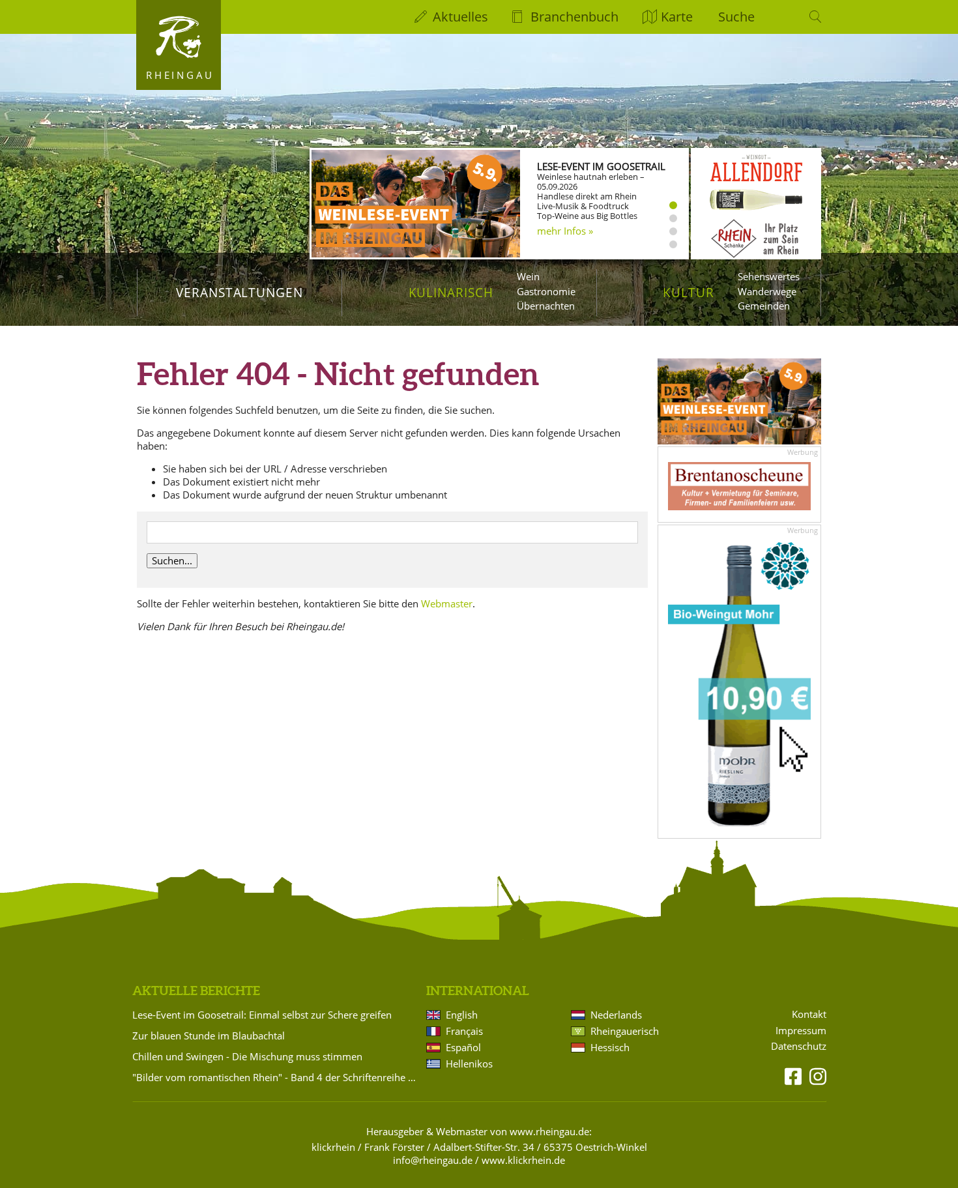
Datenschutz (798, 1046)
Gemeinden (764, 305)
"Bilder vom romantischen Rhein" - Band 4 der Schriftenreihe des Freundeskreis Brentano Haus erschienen (277, 1077)
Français (464, 1030)
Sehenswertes (769, 276)
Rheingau (180, 74)
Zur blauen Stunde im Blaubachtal (208, 1035)
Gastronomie (546, 291)
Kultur (688, 292)
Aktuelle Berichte (196, 990)
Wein (528, 276)
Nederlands (616, 1014)
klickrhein (333, 1146)
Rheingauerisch (624, 1030)
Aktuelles (460, 16)
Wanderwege (767, 291)
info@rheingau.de (432, 1159)
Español (463, 1047)
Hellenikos (469, 1063)
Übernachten (546, 305)
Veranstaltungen (239, 292)
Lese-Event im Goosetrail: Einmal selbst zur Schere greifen (262, 1014)
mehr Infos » (565, 230)
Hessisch (610, 1047)
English (462, 1014)
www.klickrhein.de (523, 1159)
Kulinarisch (451, 292)
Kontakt (809, 1014)
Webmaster (446, 603)
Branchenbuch (574, 16)
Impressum (801, 1030)
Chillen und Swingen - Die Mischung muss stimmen (247, 1056)
